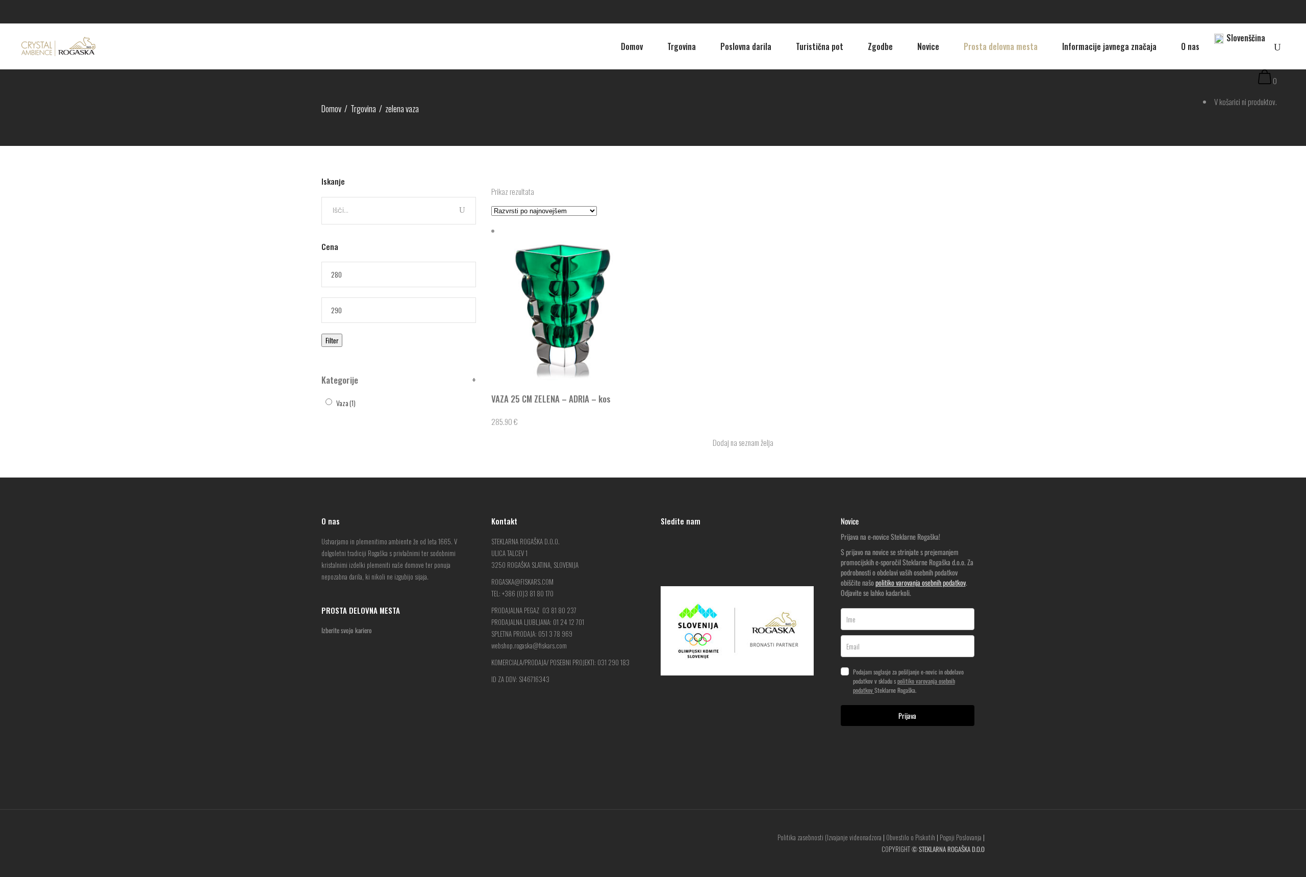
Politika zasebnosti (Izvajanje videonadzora (829, 837)
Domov (331, 108)
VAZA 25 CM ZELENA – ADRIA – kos (551, 398)
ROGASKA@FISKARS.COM (522, 582)
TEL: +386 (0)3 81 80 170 (522, 593)
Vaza (346, 402)
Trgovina (363, 108)
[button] (737, 442)
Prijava (907, 715)
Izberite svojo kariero (346, 630)
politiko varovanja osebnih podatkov (920, 582)
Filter (331, 340)
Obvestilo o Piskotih (910, 837)
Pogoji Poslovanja (961, 837)
